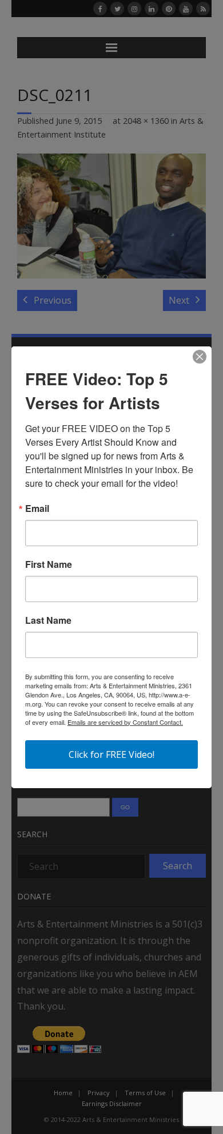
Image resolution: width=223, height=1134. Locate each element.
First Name (48, 564)
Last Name (48, 620)
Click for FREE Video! (111, 754)
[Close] (199, 357)
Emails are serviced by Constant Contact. (125, 722)
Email (37, 508)
